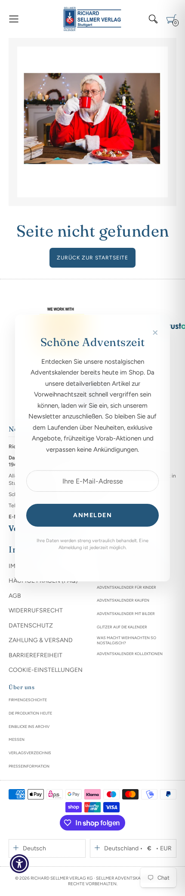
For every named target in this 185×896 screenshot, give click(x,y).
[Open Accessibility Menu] (19, 864)
